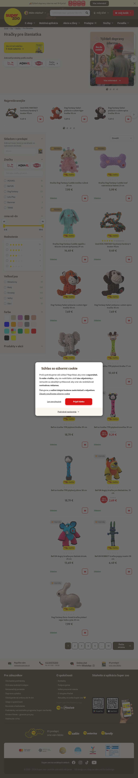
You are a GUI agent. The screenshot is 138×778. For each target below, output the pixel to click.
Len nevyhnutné (54, 401)
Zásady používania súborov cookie (54, 393)
